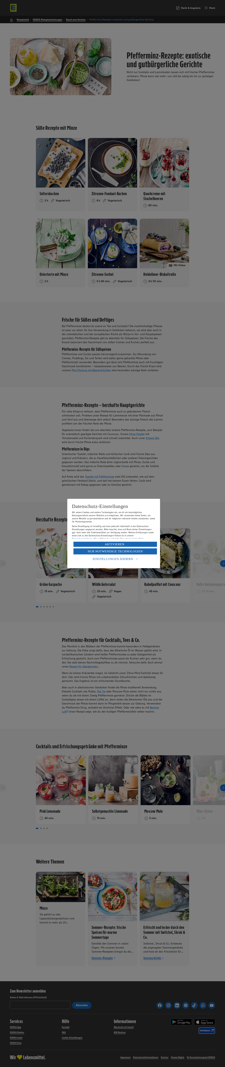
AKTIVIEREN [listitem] (114, 544)
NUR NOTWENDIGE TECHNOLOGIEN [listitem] (115, 551)
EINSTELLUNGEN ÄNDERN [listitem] (113, 559)
